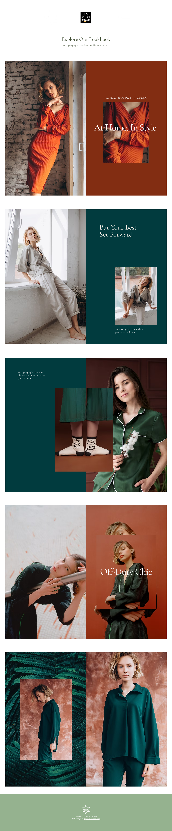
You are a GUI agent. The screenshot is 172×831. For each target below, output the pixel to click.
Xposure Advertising (92, 819)
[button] (122, 17)
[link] (135, 16)
